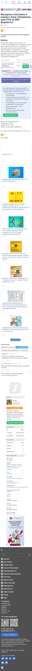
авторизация (13, 375)
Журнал (6, 559)
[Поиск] (6, 2)
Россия (9, 496)
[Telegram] (2, 658)
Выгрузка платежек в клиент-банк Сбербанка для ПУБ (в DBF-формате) (16, 18)
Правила (4, 607)
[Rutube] (6, 663)
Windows (9, 491)
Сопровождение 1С (10, 571)
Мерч (5, 598)
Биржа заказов (9, 592)
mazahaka (7, 363)
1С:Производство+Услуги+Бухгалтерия (17, 487)
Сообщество (5, 603)
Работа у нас (5, 611)
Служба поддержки (10, 616)
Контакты (4, 613)
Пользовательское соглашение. (10, 644)
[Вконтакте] (6, 658)
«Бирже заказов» (19, 91)
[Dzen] (14, 658)
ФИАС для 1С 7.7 (7, 154)
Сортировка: (10, 350)
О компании (5, 601)
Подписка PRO (6, 605)
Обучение (7, 577)
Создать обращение (10, 634)
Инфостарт (26, 131)
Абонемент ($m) (11, 514)
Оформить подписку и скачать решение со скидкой (16, 80)
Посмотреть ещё (15, 339)
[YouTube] (2, 663)
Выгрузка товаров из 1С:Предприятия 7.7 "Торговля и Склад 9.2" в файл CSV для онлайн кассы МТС (15, 280)
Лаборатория (8, 565)
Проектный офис (9, 583)
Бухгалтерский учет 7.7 (13, 482)
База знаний (8, 562)
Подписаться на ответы (8, 347)
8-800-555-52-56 (7, 629)
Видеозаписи (8, 589)
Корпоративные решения (12, 574)
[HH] (10, 658)
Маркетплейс (8, 580)
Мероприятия (8, 586)
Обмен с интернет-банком (14, 464)
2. (2, 363)
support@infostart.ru (8, 631)
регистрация (5, 375)
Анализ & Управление (11, 568)
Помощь (4, 609)
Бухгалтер (9, 473)
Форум (6, 595)
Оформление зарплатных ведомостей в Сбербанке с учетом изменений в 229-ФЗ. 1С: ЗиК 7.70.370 (16, 329)
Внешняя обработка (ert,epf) (14, 478)
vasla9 (6, 354)
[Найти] (29, 554)
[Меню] (2, 2)
